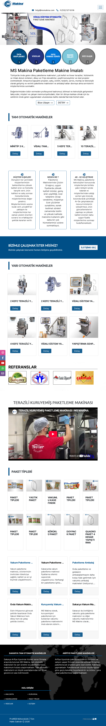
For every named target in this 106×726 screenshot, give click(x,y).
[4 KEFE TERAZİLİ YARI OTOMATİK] (22, 327)
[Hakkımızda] (18, 56)
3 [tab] (57, 375)
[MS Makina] (13, 3)
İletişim (32, 704)
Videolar (9, 704)
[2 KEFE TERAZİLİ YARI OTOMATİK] (22, 284)
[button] (8, 29)
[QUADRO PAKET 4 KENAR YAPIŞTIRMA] (90, 520)
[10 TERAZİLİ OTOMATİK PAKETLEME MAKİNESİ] (88, 132)
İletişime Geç (88, 247)
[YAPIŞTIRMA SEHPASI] (83, 327)
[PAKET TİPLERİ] (15, 485)
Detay (15, 153)
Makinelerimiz (11, 699)
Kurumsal (33, 694)
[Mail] (95, 719)
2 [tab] (53, 375)
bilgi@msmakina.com (44, 10)
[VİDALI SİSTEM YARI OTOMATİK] (83, 284)
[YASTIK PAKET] (34, 485)
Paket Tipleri (34, 699)
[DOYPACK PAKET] (72, 520)
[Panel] (93, 719)
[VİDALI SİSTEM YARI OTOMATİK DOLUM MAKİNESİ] (53, 327)
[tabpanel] (19, 378)
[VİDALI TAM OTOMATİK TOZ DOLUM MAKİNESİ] (41, 132)
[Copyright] (88, 719)
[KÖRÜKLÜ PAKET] (53, 520)
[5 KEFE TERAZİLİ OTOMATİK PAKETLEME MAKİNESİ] (65, 132)
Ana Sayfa (9, 694)
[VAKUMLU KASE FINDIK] (53, 485)
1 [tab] (49, 375)
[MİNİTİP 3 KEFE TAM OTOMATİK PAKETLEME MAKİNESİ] (18, 132)
